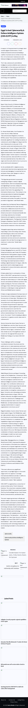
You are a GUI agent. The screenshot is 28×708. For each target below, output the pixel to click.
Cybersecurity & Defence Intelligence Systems (14, 538)
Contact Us (12, 700)
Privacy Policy (14, 702)
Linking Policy (21, 700)
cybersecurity (8, 533)
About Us (3, 700)
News (7, 16)
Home (2, 16)
